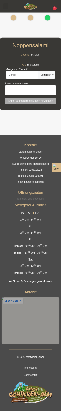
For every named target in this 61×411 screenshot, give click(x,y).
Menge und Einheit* (17, 69)
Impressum (30, 367)
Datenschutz (31, 375)
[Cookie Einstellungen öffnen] (5, 407)
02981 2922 (35, 169)
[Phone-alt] (13, 17)
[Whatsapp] (47, 17)
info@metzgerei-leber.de (30, 181)
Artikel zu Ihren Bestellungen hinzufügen (30, 100)
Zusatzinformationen (16, 83)
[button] (5, 6)
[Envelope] (30, 17)
